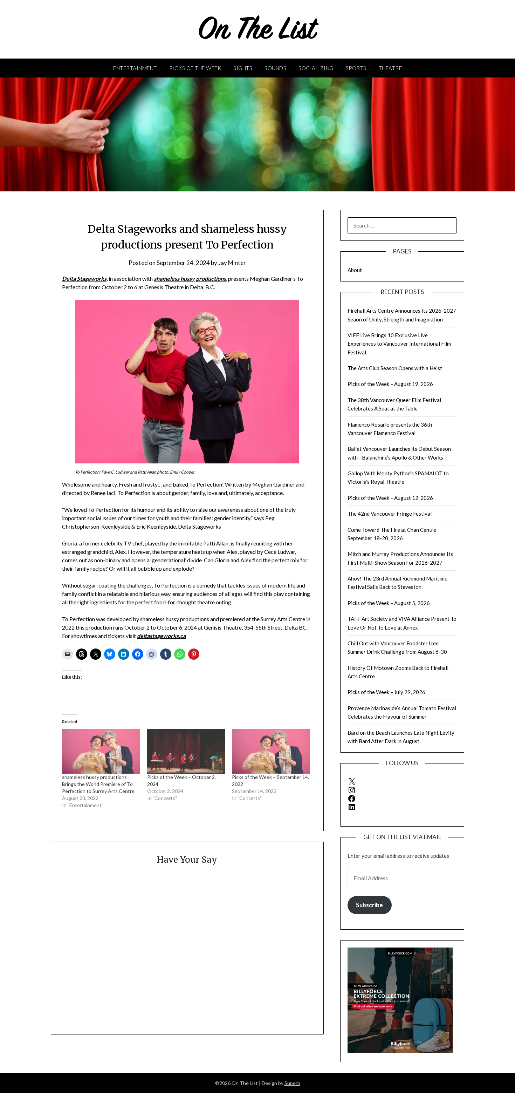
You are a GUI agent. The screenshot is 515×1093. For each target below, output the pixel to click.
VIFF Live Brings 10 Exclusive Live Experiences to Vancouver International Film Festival (399, 343)
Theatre (390, 68)
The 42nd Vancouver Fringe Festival (390, 513)
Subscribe (369, 905)
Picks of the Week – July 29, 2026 (386, 692)
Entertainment (135, 68)
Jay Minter (232, 262)
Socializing (316, 68)
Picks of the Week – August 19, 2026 (390, 384)
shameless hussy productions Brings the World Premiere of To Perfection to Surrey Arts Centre (98, 784)
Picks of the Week (195, 68)
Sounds (275, 68)
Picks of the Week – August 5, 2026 (389, 603)
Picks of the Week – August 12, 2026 (390, 498)
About (355, 270)
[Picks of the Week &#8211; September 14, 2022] (271, 751)
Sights (242, 68)
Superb (292, 1083)
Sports (356, 68)
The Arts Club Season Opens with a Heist (395, 368)
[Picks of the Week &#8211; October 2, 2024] (186, 751)
